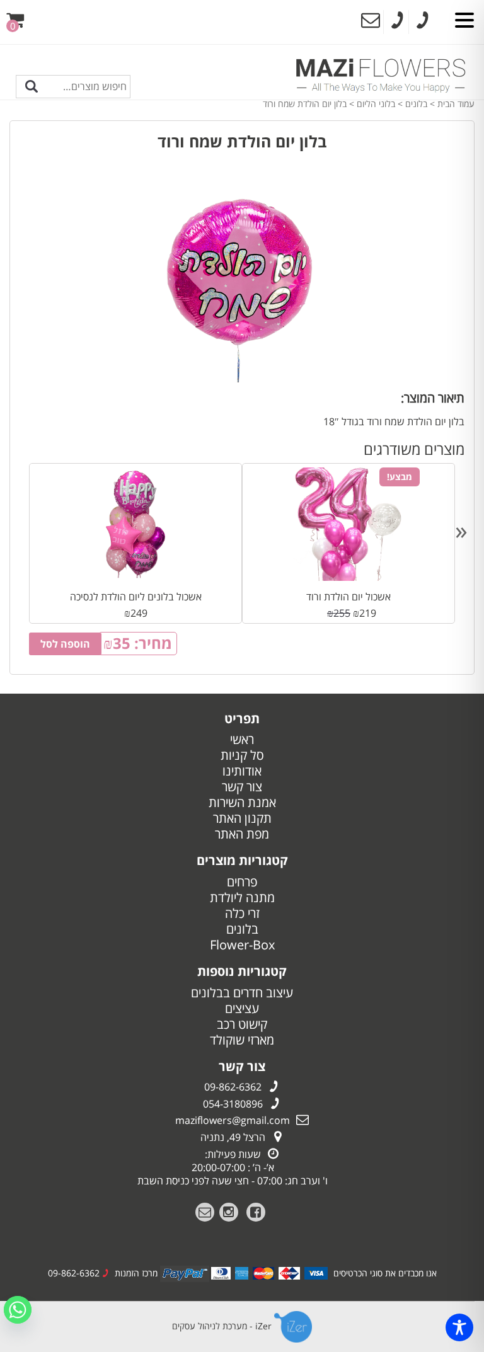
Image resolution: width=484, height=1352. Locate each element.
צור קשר (242, 786)
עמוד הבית (456, 104)
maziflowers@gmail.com (232, 1120)
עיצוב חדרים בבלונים (242, 992)
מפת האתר (242, 834)
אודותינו (242, 771)
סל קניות (242, 755)
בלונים (416, 104)
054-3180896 (233, 1104)
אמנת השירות (242, 802)
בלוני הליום (376, 104)
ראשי (242, 739)
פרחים (242, 882)
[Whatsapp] (18, 1310)
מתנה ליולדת (242, 897)
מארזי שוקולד (242, 1040)
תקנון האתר (242, 818)
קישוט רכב (242, 1024)
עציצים (242, 1008)
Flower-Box (242, 945)
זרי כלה (242, 913)
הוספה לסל (65, 644)
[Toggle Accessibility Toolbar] (459, 1327)
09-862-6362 (233, 1087)
